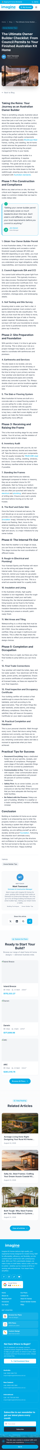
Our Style (5, 1305)
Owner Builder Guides (28, 1302)
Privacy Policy (30, 1442)
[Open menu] (36, 7)
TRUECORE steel (31, 456)
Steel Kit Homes (26, 1299)
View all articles (18, 1228)
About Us (5, 1296)
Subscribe (20, 1429)
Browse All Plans (18, 1081)
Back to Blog (9, 92)
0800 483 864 (12, 1385)
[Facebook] (4, 1277)
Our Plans (23, 1293)
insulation (6, 519)
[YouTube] (19, 1277)
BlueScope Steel (30, 140)
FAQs (22, 1305)
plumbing (17, 493)
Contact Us (24, 1296)
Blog (10, 22)
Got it (20, 1447)
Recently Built (7, 1299)
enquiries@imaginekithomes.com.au (14, 1375)
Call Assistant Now (21, 1361)
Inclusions (5, 1302)
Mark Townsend (20, 886)
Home (4, 22)
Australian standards (22, 175)
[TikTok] (14, 1277)
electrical (5, 493)
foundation (24, 833)
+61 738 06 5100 (13, 1397)
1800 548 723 (12, 1373)
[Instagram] (9, 1277)
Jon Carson (13, 228)
